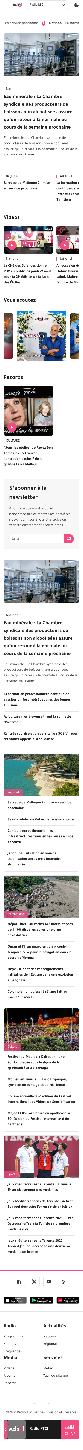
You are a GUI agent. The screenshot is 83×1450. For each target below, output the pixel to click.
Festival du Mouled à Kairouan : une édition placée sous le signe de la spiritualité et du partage (36, 1062)
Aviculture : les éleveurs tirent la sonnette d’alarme (37, 720)
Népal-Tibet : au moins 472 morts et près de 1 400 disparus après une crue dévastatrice (40, 930)
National (12, 89)
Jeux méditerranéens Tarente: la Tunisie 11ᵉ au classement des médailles (39, 1187)
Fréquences (13, 1352)
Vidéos (12, 218)
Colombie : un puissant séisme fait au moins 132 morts (37, 995)
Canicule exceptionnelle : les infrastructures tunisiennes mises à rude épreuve (40, 836)
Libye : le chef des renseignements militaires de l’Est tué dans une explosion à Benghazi (40, 975)
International (16, 914)
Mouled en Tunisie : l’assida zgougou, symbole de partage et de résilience (37, 1082)
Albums (9, 1376)
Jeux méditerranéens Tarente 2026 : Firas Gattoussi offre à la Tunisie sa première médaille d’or (40, 1224)
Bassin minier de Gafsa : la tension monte (41, 820)
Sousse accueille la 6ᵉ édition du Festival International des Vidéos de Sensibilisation (41, 1099)
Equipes (10, 1344)
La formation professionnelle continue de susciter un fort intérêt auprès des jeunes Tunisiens (37, 700)
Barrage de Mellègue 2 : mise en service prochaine (27, 186)
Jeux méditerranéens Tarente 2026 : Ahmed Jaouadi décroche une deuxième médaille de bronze (39, 1246)
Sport (11, 1174)
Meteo (48, 1369)
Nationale (51, 1337)
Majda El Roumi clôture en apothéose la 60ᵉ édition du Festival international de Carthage (39, 1119)
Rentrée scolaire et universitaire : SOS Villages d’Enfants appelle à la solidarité (41, 736)
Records (13, 378)
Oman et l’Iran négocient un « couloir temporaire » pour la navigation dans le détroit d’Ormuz (39, 952)
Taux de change (55, 1376)
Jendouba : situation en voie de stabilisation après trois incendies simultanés (34, 859)
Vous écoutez (20, 301)
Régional (13, 176)
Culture (12, 1047)
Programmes (14, 1337)
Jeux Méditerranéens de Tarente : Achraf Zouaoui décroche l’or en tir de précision (40, 1204)
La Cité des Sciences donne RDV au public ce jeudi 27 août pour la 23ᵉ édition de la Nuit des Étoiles (27, 274)
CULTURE (13, 441)
